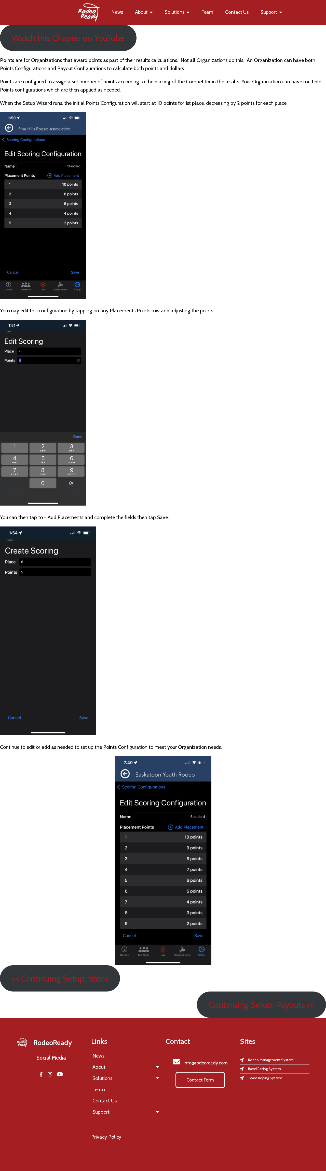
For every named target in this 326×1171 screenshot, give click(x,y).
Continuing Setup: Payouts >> (261, 1004)
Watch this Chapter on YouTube (68, 38)
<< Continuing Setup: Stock (60, 978)
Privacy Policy (106, 1137)
